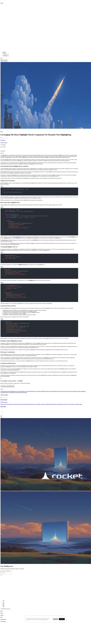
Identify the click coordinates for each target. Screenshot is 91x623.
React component (16, 236)
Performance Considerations (9, 392)
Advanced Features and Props (67, 391)
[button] (45, 39)
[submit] (1, 575)
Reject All (55, 619)
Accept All (62, 619)
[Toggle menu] (1, 58)
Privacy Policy (45, 619)
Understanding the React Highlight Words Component (11, 391)
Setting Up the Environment (27, 391)
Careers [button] (4, 53)
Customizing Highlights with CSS (54, 391)
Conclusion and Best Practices (21, 392)
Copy (2, 186)
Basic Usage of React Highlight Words (40, 391)
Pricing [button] (4, 52)
